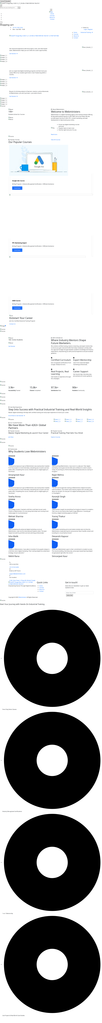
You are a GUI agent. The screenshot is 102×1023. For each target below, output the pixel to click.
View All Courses (55, 140)
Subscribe (69, 595)
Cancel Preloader (5, 1)
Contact (52, 19)
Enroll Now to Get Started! (15, 415)
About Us (52, 17)
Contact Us (12, 324)
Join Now (10, 437)
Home (52, 14)
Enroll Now (17, 188)
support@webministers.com (17, 574)
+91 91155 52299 (14, 567)
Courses (52, 15)
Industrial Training (86, 32)
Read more (54, 134)
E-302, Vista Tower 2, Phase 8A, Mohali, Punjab (22, 580)
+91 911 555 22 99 (18, 27)
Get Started (12, 53)
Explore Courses (55, 437)
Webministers (22, 597)
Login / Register (88, 29)
